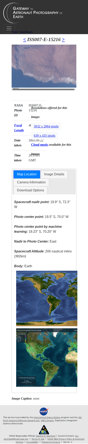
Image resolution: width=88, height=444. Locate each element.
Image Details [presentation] (54, 174)
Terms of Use (38, 439)
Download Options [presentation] (30, 190)
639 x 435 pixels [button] (44, 135)
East (35, 241)
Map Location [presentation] (27, 174)
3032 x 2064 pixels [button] (46, 126)
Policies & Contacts (51, 442)
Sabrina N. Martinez (45, 436)
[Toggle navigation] (9, 28)
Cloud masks (39, 144)
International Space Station (47, 417)
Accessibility (32, 442)
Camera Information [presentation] (31, 182)
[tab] (27, 174)
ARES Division (47, 420)
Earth (23, 266)
